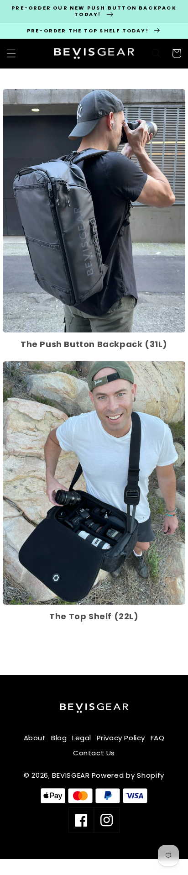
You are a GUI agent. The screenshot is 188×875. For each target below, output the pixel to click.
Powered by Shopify (128, 775)
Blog (59, 738)
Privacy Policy (121, 738)
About (35, 738)
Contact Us (94, 753)
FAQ (158, 738)
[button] (11, 53)
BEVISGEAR (70, 775)
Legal (81, 738)
